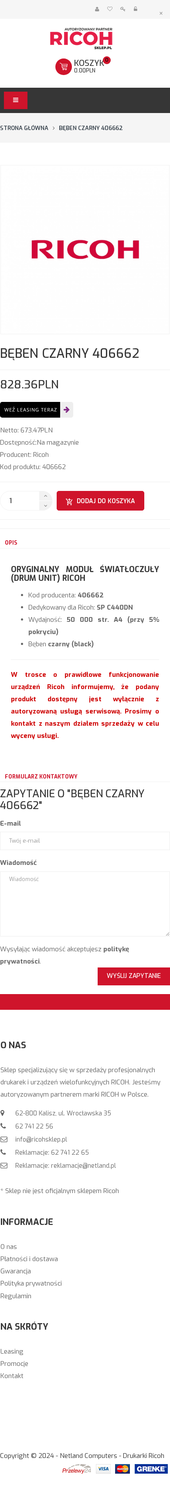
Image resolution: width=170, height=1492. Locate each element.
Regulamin (15, 1296)
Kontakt (12, 1376)
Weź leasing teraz (30, 409)
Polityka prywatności (31, 1283)
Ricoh (41, 454)
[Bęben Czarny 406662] (85, 249)
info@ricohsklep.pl (40, 1139)
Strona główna (24, 128)
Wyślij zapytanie (134, 976)
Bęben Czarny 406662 (91, 128)
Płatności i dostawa (29, 1259)
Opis (11, 542)
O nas (8, 1246)
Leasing (12, 1351)
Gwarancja (15, 1271)
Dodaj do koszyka (106, 501)
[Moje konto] (97, 9)
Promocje (14, 1363)
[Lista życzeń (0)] (109, 9)
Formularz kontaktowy (41, 776)
